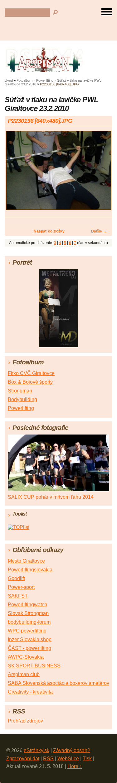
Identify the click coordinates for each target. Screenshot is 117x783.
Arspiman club (24, 674)
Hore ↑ (74, 766)
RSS (48, 758)
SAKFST (18, 595)
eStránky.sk (36, 750)
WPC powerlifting (27, 630)
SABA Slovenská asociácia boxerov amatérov (58, 683)
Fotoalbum (24, 80)
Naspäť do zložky (49, 231)
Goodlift (16, 578)
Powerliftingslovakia (30, 569)
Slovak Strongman (28, 613)
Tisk (87, 758)
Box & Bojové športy (30, 382)
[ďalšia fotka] (102, 173)
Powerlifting (44, 80)
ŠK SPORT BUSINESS (34, 665)
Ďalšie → (99, 231)
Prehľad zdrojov (25, 720)
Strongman (20, 390)
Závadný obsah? (71, 750)
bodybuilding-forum (29, 622)
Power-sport (21, 587)
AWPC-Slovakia (26, 657)
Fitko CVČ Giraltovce (31, 373)
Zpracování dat (22, 758)
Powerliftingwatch (27, 604)
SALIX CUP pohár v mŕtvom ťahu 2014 (51, 497)
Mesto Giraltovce (26, 561)
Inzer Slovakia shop (29, 639)
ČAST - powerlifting (29, 648)
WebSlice (68, 758)
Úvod (9, 80)
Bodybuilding (22, 399)
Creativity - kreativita (30, 691)
